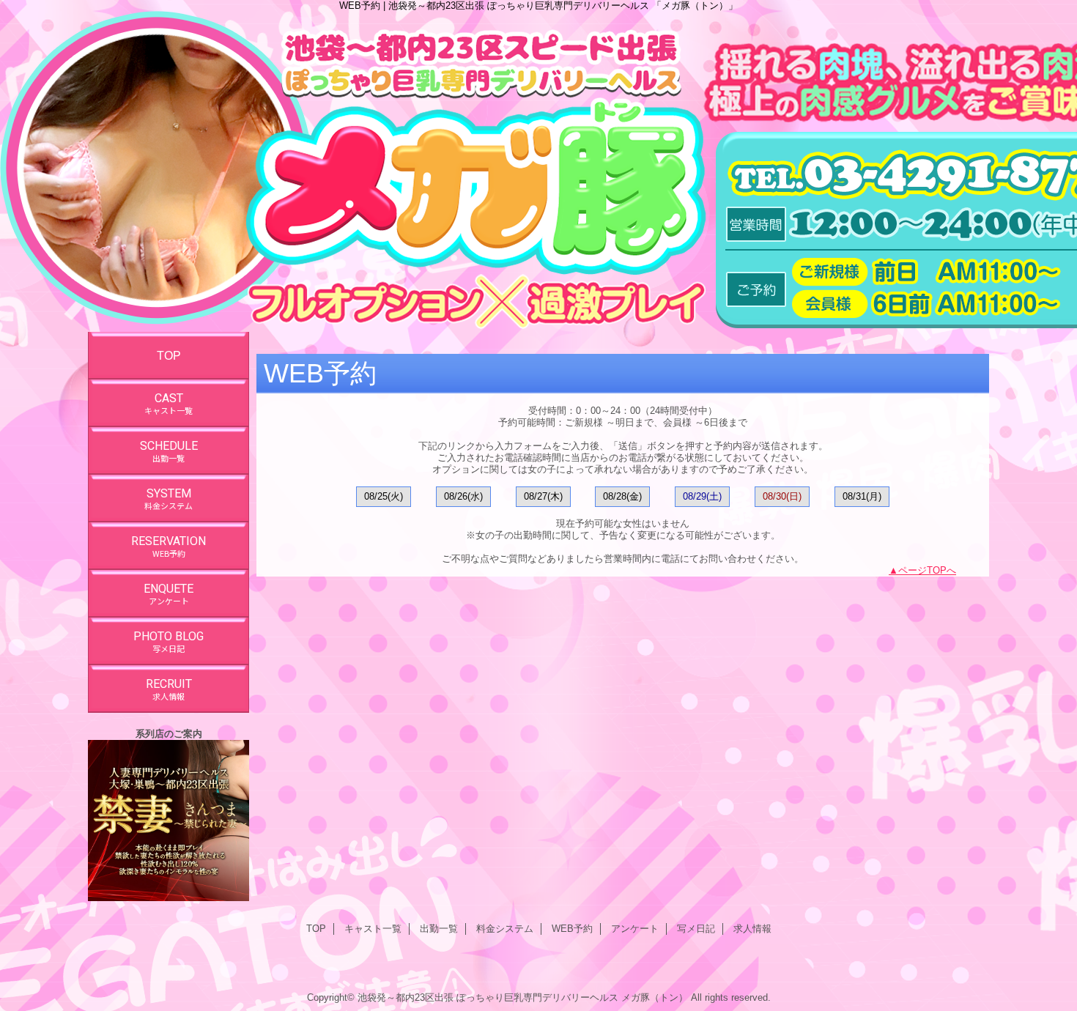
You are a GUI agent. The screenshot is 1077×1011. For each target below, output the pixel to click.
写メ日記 (696, 928)
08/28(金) (622, 496)
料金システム (504, 928)
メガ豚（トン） (654, 997)
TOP (169, 355)
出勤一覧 (439, 928)
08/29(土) (702, 496)
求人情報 (752, 928)
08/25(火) (383, 496)
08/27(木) (543, 496)
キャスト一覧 (372, 928)
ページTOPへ (927, 570)
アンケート (635, 928)
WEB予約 (572, 928)
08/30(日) (782, 496)
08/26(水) (463, 496)
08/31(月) (862, 496)
